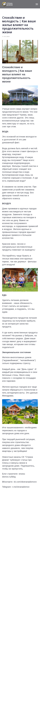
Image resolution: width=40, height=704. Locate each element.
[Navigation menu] (37, 4)
